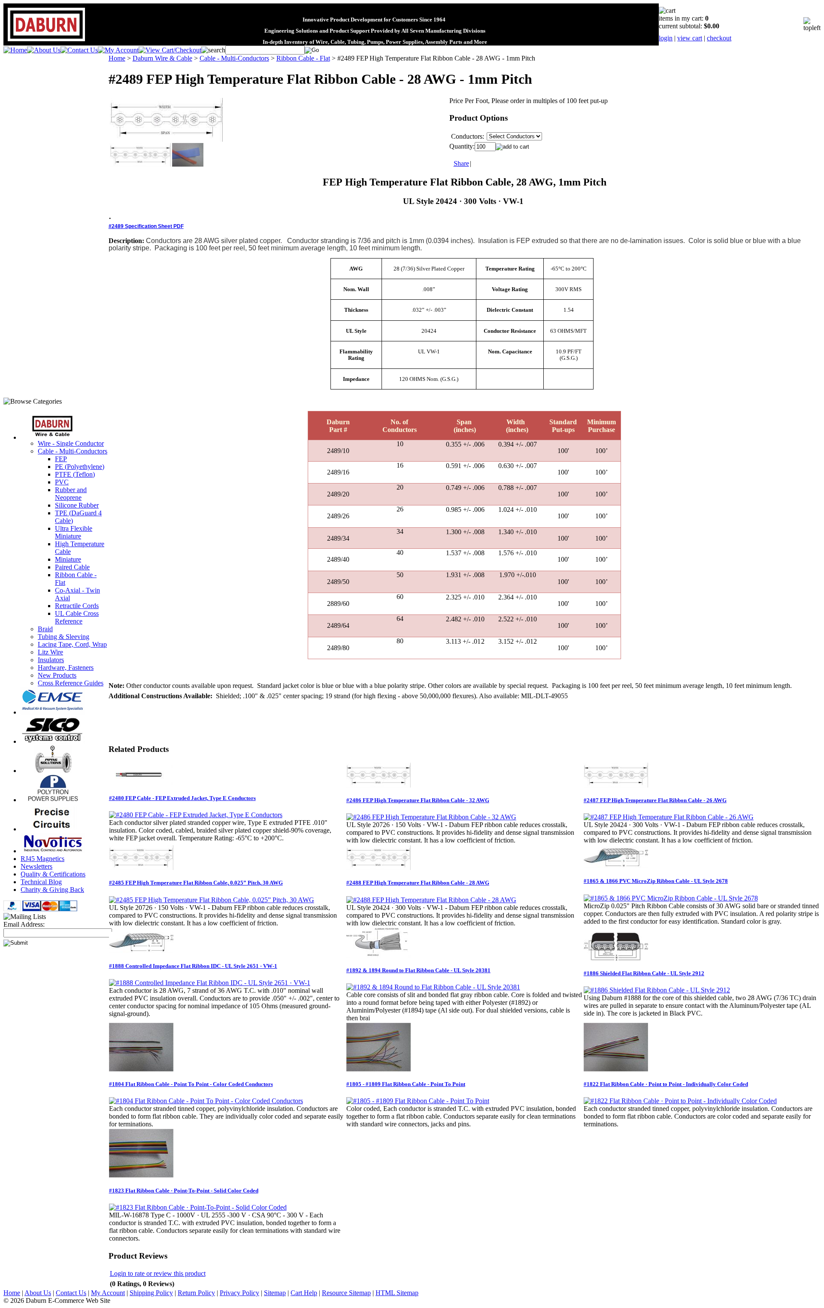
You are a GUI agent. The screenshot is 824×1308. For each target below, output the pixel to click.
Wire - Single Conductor (71, 443)
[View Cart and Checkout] (170, 50)
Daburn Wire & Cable (162, 58)
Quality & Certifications (53, 874)
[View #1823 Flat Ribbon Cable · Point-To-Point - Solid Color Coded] (198, 1207)
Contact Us (71, 1292)
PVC (62, 482)
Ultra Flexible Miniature (73, 532)
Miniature (68, 559)
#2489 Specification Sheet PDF (146, 226)
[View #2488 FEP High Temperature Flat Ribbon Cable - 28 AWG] (431, 899)
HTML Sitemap (397, 1292)
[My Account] (118, 50)
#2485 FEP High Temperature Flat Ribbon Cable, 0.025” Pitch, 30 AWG (196, 882)
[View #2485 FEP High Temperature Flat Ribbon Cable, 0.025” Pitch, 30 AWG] (211, 899)
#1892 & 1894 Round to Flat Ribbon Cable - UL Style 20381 (418, 970)
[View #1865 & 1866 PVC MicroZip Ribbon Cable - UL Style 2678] (671, 898)
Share (461, 163)
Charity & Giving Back (52, 889)
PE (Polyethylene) (79, 466)
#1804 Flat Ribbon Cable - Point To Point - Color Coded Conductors (191, 1084)
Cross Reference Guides (70, 683)
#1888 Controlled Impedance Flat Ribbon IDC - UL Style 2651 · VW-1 (193, 966)
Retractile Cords (77, 605)
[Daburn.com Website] (46, 41)
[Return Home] (15, 50)
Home (117, 58)
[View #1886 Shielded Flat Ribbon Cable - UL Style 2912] (657, 990)
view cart (689, 38)
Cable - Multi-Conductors (72, 451)
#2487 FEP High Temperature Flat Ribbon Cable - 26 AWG (655, 800)
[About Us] (44, 50)
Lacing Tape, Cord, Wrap (72, 644)
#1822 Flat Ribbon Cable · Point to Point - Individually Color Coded (666, 1084)
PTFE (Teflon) (75, 474)
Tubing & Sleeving (63, 636)
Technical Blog (41, 881)
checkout (719, 38)
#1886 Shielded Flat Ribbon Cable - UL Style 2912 (644, 973)
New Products (57, 675)
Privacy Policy (239, 1292)
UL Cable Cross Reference (77, 617)
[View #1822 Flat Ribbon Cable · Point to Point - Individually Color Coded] (680, 1100)
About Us (37, 1292)
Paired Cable (72, 567)
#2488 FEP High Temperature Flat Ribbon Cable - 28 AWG (417, 882)
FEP (61, 458)
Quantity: (462, 146)
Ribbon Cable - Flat (303, 58)
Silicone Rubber (77, 505)
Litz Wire (50, 652)
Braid (45, 629)
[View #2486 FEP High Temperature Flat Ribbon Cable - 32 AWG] (431, 817)
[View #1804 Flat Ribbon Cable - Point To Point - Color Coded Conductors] (206, 1100)
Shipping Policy (151, 1292)
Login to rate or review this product (158, 1273)
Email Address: (24, 924)
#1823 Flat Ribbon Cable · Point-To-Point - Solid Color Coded (183, 1190)
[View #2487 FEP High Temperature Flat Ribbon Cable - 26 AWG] (669, 817)
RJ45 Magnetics (42, 858)
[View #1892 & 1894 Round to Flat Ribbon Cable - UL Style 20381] (433, 987)
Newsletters (36, 866)
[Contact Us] (79, 50)
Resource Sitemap (346, 1292)
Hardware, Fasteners (66, 667)
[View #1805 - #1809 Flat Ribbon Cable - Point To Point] (417, 1100)
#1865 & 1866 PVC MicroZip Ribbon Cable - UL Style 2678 (656, 881)
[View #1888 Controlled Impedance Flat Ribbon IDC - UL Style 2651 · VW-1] (209, 982)
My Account (108, 1292)
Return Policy (196, 1292)
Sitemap (275, 1292)
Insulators (51, 659)
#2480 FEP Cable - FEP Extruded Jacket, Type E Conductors (182, 798)
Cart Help (304, 1292)
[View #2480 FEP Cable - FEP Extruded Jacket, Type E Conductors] (195, 814)
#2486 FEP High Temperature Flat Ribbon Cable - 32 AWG (417, 800)
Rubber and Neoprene (71, 493)
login (666, 38)
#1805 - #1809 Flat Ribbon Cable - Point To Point (405, 1084)
